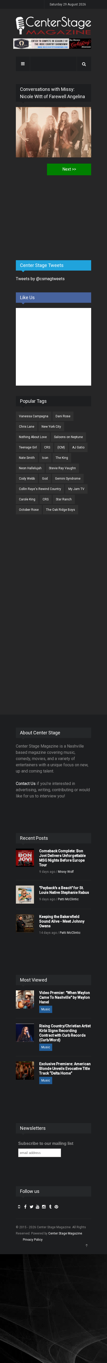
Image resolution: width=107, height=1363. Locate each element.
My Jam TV (76, 489)
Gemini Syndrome (68, 478)
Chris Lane (26, 426)
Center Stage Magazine (65, 1233)
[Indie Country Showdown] (52, 43)
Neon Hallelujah (30, 468)
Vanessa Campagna (33, 416)
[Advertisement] (55, 215)
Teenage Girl (28, 447)
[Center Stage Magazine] (53, 26)
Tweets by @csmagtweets (40, 278)
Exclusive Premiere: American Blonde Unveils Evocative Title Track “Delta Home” (65, 1068)
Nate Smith (27, 458)
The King (62, 458)
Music (45, 1009)
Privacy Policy (33, 1239)
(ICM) (61, 447)
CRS (47, 447)
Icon (45, 458)
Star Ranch (64, 499)
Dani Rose (63, 416)
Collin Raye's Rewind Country (40, 489)
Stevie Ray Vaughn (62, 468)
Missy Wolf (66, 872)
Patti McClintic (68, 899)
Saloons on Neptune (68, 437)
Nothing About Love (33, 437)
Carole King (27, 499)
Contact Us (26, 783)
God (45, 478)
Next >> (69, 169)
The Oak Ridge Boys (60, 510)
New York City (51, 426)
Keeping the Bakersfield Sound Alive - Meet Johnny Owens (61, 921)
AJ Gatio (78, 447)
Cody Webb (27, 478)
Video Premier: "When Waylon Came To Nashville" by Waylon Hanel (64, 997)
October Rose (29, 510)
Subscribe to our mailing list (45, 1143)
